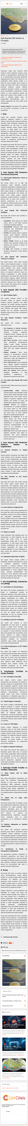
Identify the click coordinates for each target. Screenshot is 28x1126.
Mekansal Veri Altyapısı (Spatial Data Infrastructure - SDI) (11, 58)
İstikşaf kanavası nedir (11, 1070)
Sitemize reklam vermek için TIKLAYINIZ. (10, 1088)
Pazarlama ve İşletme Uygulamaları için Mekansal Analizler (13, 968)
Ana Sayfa (2, 35)
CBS (7, 35)
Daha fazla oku (20, 1055)
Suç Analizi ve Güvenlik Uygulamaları (13, 982)
